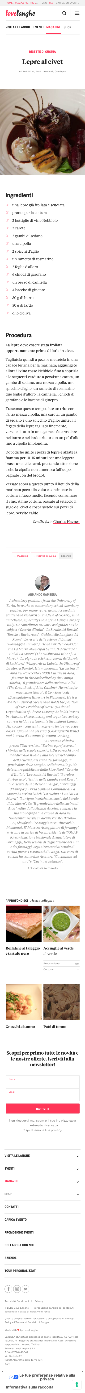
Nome (12, 1079)
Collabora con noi (19, 1245)
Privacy (38, 1301)
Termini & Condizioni (16, 1301)
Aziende (10, 1258)
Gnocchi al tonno (20, 1026)
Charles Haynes (66, 521)
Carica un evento (68, 2)
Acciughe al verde (58, 951)
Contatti (11, 1207)
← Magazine (21, 555)
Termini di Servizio (26, 1322)
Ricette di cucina (42, 52)
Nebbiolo (46, 370)
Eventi (38, 27)
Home (9, 2)
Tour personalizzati (20, 1271)
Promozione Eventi (19, 1232)
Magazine (21, 2)
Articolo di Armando (42, 868)
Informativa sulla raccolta (29, 1387)
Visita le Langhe (18, 27)
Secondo (66, 555)
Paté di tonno (54, 1026)
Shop (67, 27)
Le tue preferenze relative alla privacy (47, 1377)
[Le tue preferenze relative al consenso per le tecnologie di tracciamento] (76, 1384)
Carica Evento (15, 1220)
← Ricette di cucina (44, 555)
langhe (20, 13)
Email (12, 1091)
